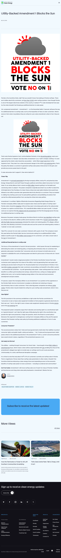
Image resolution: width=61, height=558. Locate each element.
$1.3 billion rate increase (24, 236)
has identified (48, 217)
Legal (47, 550)
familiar (3, 256)
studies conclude (12, 267)
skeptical (18, 206)
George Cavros (10, 376)
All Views (57, 428)
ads (43, 348)
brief (42, 161)
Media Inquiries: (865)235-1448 (37, 550)
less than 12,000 (29, 100)
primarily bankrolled (17, 180)
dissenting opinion (45, 156)
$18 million (31, 185)
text (4, 238)
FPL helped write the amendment (26, 211)
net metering (48, 163)
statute (56, 303)
